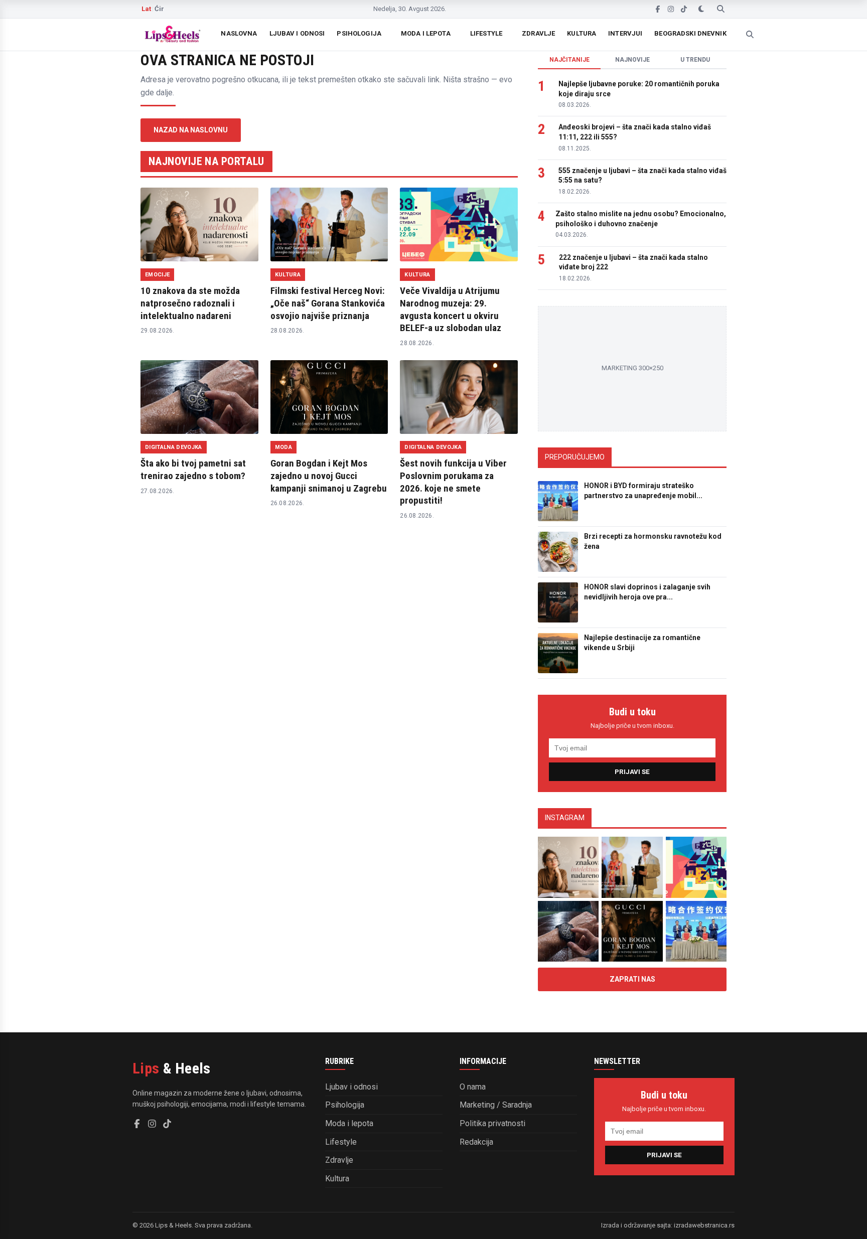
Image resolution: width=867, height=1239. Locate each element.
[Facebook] (657, 9)
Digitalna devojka (173, 447)
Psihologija (359, 33)
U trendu (695, 59)
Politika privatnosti (492, 1123)
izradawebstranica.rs (704, 1225)
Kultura (581, 33)
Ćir (159, 9)
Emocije (157, 274)
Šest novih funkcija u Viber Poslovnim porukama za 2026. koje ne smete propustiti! (453, 481)
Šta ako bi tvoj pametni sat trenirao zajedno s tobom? (193, 469)
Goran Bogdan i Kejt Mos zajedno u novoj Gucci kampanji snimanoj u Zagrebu (328, 475)
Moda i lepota (426, 33)
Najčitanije (569, 59)
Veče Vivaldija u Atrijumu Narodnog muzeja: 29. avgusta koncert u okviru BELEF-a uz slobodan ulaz (450, 309)
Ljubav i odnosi (297, 33)
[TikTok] (683, 9)
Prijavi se (632, 772)
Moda (283, 447)
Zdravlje (538, 33)
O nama (473, 1087)
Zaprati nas (632, 979)
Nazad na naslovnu (191, 130)
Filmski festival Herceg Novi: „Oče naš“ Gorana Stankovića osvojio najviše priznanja (327, 303)
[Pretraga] (721, 9)
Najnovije (632, 59)
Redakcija (476, 1142)
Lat (146, 9)
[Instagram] (670, 9)
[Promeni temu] (701, 9)
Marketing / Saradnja (496, 1105)
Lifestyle (486, 33)
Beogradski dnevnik (690, 33)
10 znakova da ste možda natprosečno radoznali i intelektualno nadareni (190, 303)
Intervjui (625, 33)
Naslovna (239, 33)
